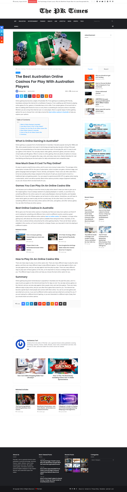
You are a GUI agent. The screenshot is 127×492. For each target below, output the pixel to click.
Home (18, 69)
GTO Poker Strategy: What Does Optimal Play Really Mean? (67, 237)
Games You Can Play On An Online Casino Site (34, 128)
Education (22, 21)
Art (15, 21)
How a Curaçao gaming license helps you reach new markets (35, 237)
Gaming (23, 69)
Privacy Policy (95, 489)
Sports (76, 21)
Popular (90, 69)
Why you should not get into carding (103, 76)
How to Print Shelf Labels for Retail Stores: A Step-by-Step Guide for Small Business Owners (105, 214)
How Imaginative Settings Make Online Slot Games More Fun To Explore (67, 248)
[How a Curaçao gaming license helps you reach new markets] (20, 237)
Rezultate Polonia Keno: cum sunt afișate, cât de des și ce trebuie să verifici (46, 407)
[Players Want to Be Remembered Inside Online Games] (20, 247)
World (16, 26)
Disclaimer (102, 489)
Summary (23, 134)
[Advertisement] (47, 322)
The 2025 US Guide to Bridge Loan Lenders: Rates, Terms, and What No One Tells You (91, 238)
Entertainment (33, 21)
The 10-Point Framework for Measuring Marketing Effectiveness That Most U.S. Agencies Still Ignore (105, 240)
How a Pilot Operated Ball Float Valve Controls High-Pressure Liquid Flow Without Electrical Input (89, 215)
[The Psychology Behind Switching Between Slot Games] (25, 399)
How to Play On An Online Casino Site (31, 132)
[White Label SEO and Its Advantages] (89, 111)
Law (56, 21)
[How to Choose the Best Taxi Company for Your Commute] (89, 85)
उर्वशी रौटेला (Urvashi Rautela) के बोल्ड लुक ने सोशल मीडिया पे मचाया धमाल (103, 102)
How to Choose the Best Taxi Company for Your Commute (103, 85)
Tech (82, 21)
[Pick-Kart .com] (63, 11)
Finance (42, 21)
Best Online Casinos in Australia (30, 130)
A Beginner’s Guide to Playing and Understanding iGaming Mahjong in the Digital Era (68, 407)
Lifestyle (62, 21)
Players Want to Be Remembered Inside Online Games (35, 248)
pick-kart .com (110, 489)
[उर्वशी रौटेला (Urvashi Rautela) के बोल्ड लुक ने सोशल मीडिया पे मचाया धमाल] (89, 101)
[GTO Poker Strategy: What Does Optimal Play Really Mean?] (53, 237)
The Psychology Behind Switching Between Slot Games (23, 407)
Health (50, 21)
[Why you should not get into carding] (89, 78)
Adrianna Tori (22, 91)
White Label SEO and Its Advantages (103, 110)
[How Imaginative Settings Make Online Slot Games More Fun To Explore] (53, 247)
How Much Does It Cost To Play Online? (32, 126)
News (69, 21)
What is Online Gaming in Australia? (30, 124)
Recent (106, 69)
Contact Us (88, 489)
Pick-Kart (39, 489)
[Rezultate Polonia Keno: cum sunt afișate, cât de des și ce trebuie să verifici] (46, 399)
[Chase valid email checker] (89, 94)
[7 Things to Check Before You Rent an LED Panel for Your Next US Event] (76, 470)
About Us (81, 489)
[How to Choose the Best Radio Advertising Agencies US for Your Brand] (84, 465)
